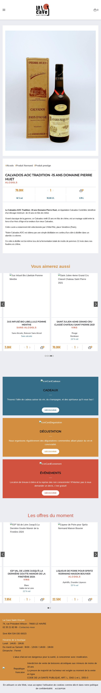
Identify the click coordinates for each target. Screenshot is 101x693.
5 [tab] (53, 356)
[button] (4, 10)
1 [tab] (45, 356)
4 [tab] (51, 356)
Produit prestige (42, 165)
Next (96, 304)
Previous (3, 304)
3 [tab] (49, 356)
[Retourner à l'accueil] (41, 10)
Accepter (60, 688)
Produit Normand (24, 165)
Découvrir (50, 410)
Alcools (9, 165)
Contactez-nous (27, 627)
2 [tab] (47, 356)
